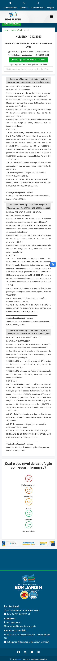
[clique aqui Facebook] (18, 652)
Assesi (19, 659)
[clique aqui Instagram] (38, 652)
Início (6, 30)
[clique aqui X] (25, 652)
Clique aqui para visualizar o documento (29, 60)
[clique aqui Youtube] (31, 652)
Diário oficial (16, 30)
